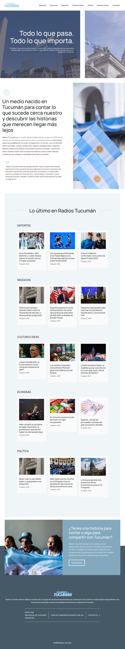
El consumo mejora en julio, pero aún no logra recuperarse (62, 420)
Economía (53, 5)
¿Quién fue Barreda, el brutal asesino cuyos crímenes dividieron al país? (29, 366)
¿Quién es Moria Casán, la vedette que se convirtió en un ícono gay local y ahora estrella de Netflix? (93, 369)
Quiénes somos (103, 5)
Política (90, 5)
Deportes (42, 5)
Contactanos (76, 563)
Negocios (64, 5)
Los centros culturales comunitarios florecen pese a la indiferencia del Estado (61, 369)
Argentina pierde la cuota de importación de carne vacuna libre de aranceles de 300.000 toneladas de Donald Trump (61, 312)
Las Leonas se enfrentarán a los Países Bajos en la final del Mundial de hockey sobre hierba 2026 (62, 257)
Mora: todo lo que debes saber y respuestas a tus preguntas (30, 481)
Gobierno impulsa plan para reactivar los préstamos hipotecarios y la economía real (93, 311)
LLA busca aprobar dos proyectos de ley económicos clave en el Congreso (91, 484)
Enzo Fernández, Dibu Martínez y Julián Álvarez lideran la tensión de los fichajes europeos (30, 257)
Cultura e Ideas (78, 5)
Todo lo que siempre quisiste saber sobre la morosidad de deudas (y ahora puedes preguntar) (30, 311)
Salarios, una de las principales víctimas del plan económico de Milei (92, 422)
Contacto (116, 5)
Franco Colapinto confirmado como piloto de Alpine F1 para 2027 (93, 256)
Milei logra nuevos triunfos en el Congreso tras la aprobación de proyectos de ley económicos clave (62, 483)
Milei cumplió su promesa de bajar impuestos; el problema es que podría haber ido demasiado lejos (31, 428)
